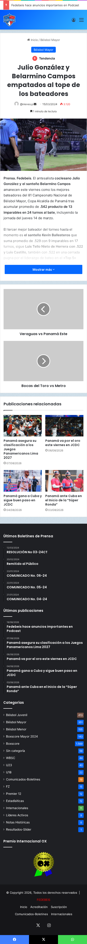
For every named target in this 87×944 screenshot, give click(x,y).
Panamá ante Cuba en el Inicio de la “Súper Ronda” (63, 500)
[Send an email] (35, 104)
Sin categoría (15, 751)
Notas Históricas (18, 822)
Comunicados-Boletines (23, 779)
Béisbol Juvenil (16, 715)
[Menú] (81, 21)
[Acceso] (73, 21)
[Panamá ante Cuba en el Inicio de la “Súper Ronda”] (64, 480)
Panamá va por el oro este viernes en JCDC (62, 442)
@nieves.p (26, 104)
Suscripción (59, 907)
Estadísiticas (15, 801)
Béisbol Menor (16, 729)
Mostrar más (43, 269)
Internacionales (17, 808)
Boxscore (12, 743)
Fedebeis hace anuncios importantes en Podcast (45, 5)
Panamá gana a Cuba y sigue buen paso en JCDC (23, 500)
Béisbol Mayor (50, 40)
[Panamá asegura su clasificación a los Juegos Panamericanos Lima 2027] (23, 425)
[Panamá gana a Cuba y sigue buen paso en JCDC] (23, 480)
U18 (8, 772)
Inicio (34, 40)
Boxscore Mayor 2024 (22, 736)
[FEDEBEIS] (9, 19)
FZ (8, 786)
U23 (9, 765)
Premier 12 (13, 793)
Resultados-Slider (18, 829)
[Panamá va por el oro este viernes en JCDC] (64, 425)
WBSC (10, 758)
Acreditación (39, 907)
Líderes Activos (17, 815)
